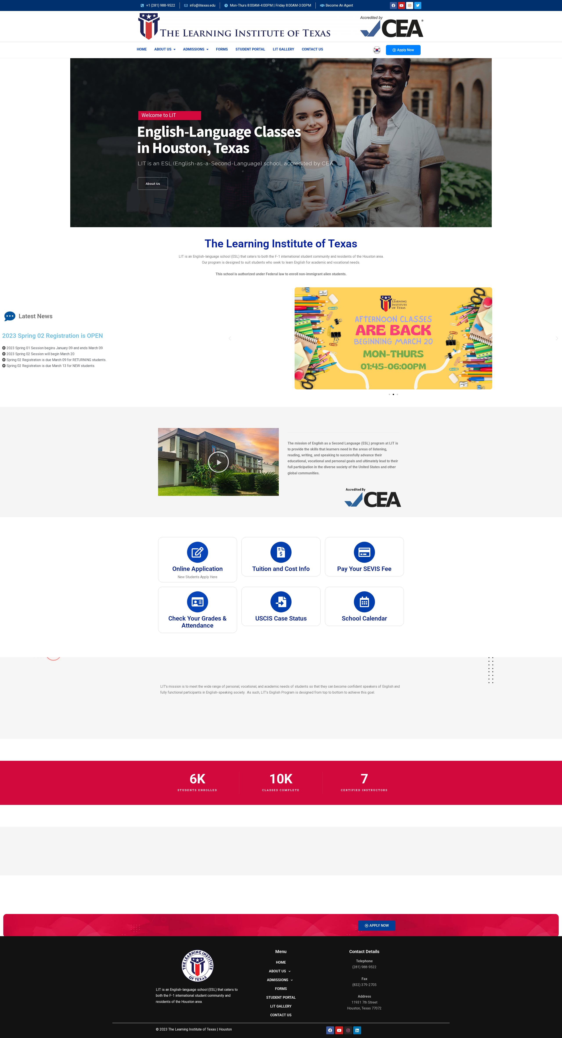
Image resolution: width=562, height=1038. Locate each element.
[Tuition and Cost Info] (281, 552)
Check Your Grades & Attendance (197, 622)
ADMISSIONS (193, 49)
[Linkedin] (357, 1030)
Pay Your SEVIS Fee (364, 568)
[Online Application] (197, 552)
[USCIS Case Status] (281, 601)
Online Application (197, 568)
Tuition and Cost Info (281, 568)
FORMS (222, 49)
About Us (153, 183)
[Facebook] (393, 5)
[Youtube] (401, 5)
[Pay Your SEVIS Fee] (364, 552)
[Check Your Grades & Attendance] (197, 601)
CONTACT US (312, 49)
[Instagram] (409, 5)
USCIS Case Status (281, 618)
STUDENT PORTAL (250, 49)
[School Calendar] (364, 601)
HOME (142, 49)
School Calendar (364, 618)
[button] (165, 49)
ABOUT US (162, 49)
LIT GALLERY (283, 49)
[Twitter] (417, 5)
